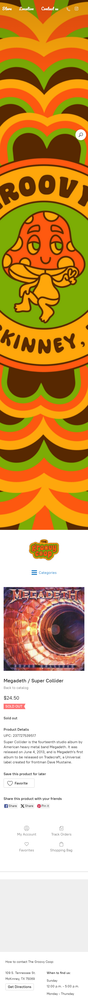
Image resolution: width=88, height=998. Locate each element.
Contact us (49, 8)
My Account (26, 834)
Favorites (26, 850)
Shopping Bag (61, 850)
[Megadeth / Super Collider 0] (44, 629)
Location (26, 8)
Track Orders (61, 834)
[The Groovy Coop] (44, 550)
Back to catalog (16, 688)
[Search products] (80, 135)
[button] (19, 783)
